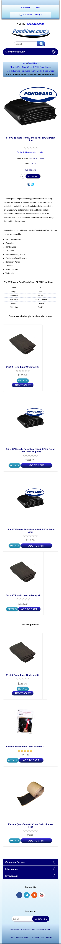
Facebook (19, 895)
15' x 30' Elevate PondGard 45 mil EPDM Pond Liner (30, 530)
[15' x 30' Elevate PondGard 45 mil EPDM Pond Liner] (30, 499)
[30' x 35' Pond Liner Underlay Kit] (23, 572)
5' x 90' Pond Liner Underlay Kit (22, 367)
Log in (37, 7)
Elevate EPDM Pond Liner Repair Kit (25, 746)
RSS (34, 895)
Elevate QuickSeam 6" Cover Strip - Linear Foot (30, 825)
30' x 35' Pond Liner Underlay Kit (23, 595)
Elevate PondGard (36, 158)
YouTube (42, 895)
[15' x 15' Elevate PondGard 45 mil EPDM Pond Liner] (30, 419)
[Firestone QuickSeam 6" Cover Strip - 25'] (30, 794)
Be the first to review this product (30, 152)
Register (26, 7)
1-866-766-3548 (35, 24)
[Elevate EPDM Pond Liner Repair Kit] (25, 721)
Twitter (27, 895)
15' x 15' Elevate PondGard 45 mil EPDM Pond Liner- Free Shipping (30, 450)
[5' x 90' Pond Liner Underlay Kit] (23, 344)
